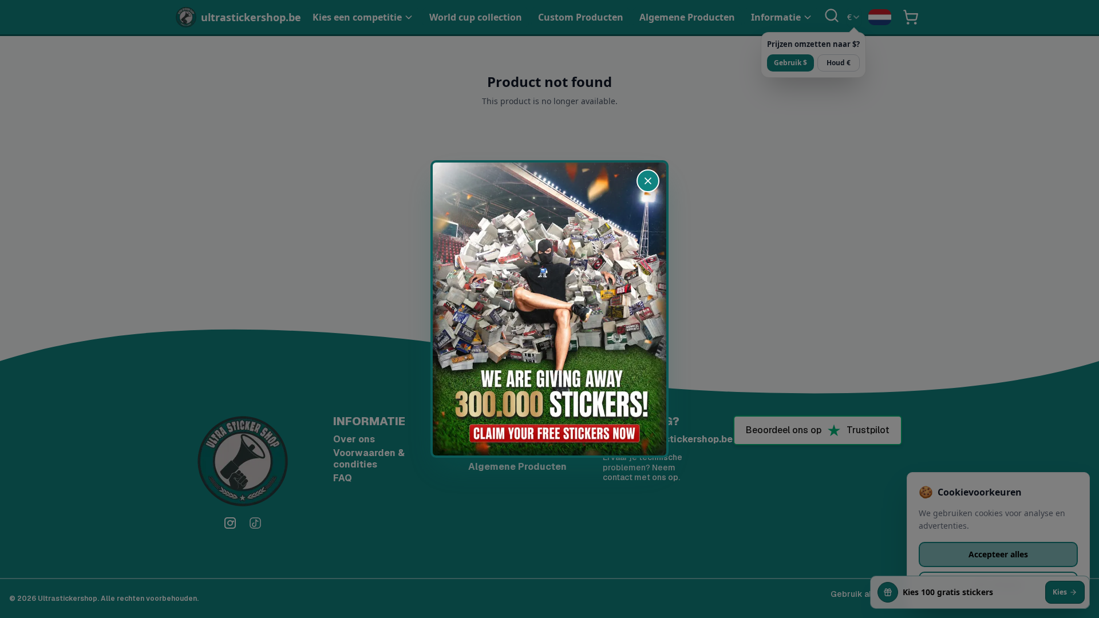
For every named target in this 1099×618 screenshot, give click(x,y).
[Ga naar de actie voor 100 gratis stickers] (549, 309)
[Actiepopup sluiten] (648, 180)
